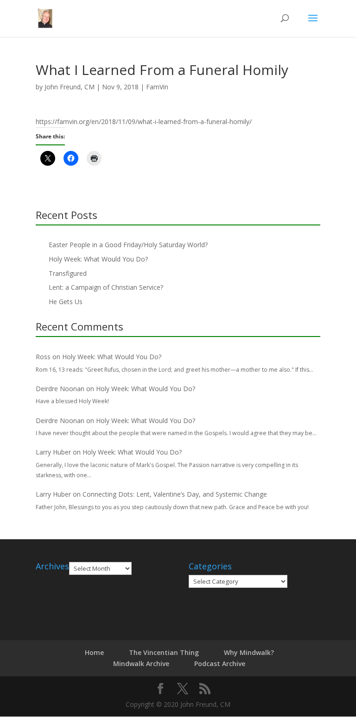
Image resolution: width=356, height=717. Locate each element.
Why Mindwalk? (249, 652)
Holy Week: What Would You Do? (98, 259)
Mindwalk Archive (141, 663)
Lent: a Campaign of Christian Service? (106, 287)
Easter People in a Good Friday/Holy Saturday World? (128, 244)
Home (94, 652)
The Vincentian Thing (164, 652)
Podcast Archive (219, 663)
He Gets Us (66, 301)
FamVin (157, 86)
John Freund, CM (69, 86)
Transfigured (68, 273)
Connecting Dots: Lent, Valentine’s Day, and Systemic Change (175, 494)
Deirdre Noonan (60, 388)
